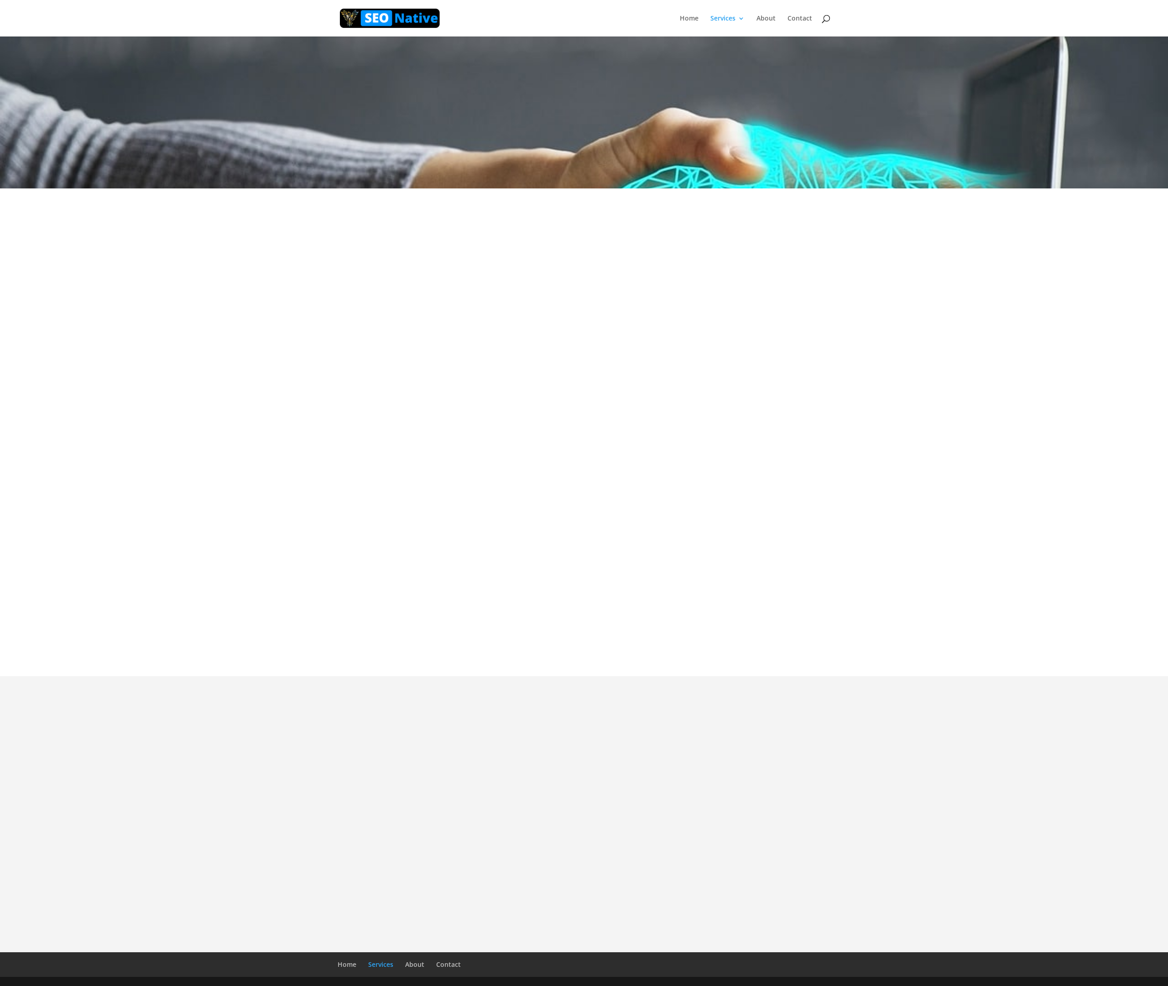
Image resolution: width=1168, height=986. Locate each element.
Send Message (741, 903)
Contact (799, 18)
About (766, 18)
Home (689, 18)
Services (722, 18)
